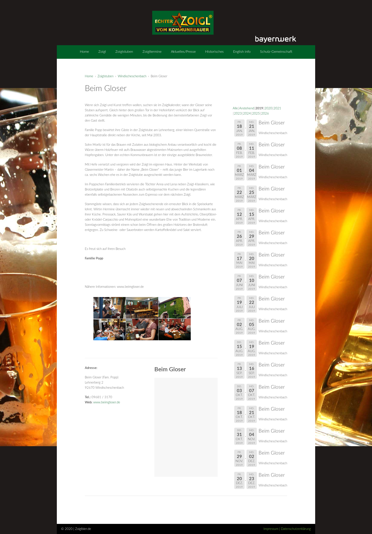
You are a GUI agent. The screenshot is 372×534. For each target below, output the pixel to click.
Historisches (214, 51)
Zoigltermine (152, 51)
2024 (247, 113)
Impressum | (272, 529)
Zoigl (102, 51)
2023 (238, 113)
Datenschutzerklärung (296, 529)
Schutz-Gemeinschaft (276, 51)
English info (242, 51)
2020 (268, 108)
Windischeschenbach (132, 76)
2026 (265, 113)
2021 (277, 108)
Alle (235, 108)
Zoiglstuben (124, 51)
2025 (256, 113)
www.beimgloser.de (106, 402)
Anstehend (246, 108)
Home (84, 51)
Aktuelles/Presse (183, 51)
